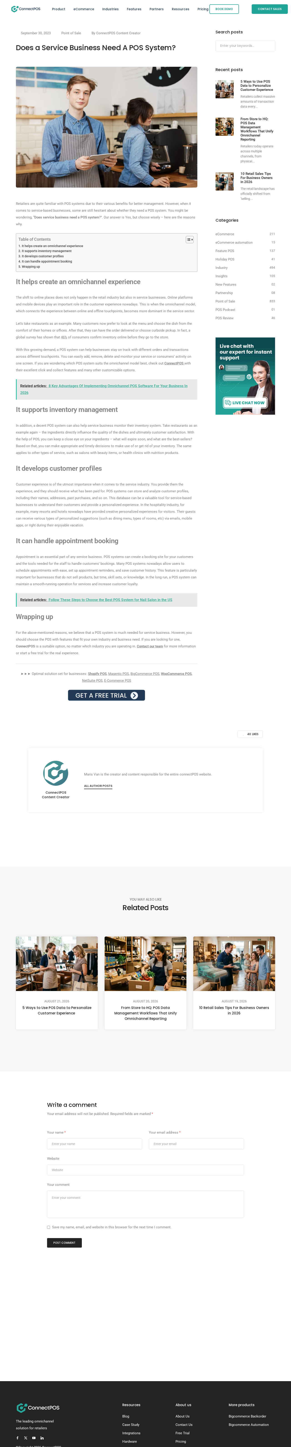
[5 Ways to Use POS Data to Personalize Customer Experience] (225, 89)
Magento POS (118, 674)
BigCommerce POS (144, 674)
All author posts (98, 786)
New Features (226, 284)
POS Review (224, 318)
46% (64, 337)
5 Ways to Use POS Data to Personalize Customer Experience (57, 1010)
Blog (125, 1416)
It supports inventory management (47, 251)
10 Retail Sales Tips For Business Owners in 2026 (234, 1010)
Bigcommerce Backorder (247, 1416)
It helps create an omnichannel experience (52, 246)
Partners (157, 9)
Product (58, 9)
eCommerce (83, 9)
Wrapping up (31, 266)
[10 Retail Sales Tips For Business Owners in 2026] (225, 181)
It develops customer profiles (43, 256)
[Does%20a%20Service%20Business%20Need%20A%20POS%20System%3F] (123, 831)
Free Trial (183, 1433)
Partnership (224, 293)
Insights (222, 276)
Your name (56, 1132)
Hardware (129, 1442)
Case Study (130, 1425)
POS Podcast (225, 310)
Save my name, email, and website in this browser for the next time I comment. (111, 1227)
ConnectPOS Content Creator (118, 33)
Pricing (203, 9)
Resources (180, 9)
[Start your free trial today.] (106, 695)
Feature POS (225, 251)
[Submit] (271, 46)
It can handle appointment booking (47, 261)
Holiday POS (225, 259)
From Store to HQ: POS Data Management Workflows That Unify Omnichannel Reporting (145, 1013)
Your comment (58, 1185)
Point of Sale (71, 33)
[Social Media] (17, 1438)
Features (134, 9)
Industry (222, 268)
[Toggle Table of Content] (187, 239)
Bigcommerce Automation (249, 1425)
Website (53, 1159)
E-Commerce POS (117, 681)
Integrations (131, 1433)
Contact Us (184, 1425)
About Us (183, 1416)
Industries (110, 9)
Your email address (165, 1132)
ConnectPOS (173, 363)
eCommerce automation (234, 242)
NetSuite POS (92, 681)
